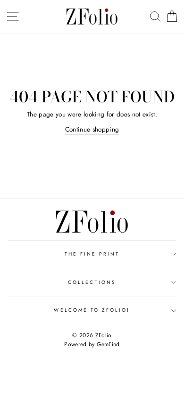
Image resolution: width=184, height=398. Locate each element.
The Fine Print (92, 253)
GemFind (108, 344)
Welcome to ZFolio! (92, 310)
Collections (92, 282)
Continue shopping (92, 129)
